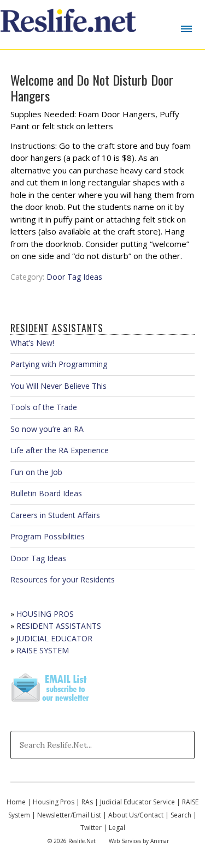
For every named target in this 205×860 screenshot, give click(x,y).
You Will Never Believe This (58, 386)
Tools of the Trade (43, 407)
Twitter (91, 827)
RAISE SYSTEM (42, 650)
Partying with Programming (58, 364)
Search (181, 815)
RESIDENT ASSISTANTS (58, 626)
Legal (117, 827)
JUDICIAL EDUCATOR (54, 638)
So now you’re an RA (47, 429)
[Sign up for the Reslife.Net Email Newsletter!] (51, 702)
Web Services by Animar (139, 841)
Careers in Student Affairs (55, 515)
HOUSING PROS (45, 614)
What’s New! (32, 343)
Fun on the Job (36, 472)
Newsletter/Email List (69, 815)
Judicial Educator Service (137, 802)
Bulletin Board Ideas (46, 493)
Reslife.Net (70, 24)
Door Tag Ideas (74, 277)
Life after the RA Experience (59, 450)
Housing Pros (53, 802)
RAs (87, 802)
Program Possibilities (47, 536)
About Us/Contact (135, 815)
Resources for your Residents (62, 579)
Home (16, 802)
